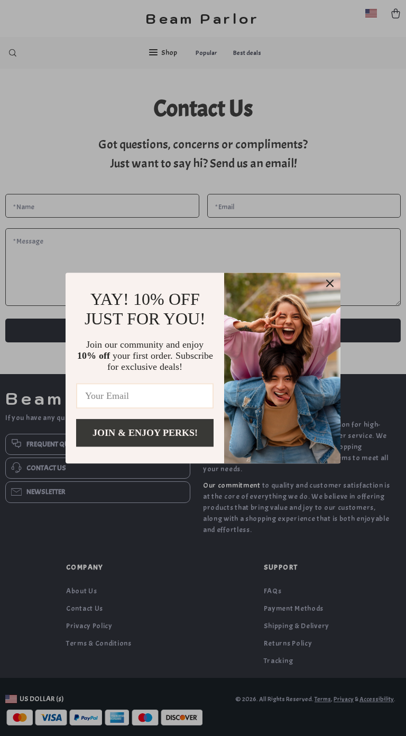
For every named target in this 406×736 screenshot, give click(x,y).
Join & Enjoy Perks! (145, 432)
